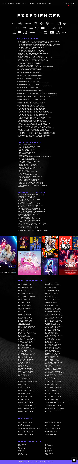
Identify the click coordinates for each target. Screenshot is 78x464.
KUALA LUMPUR (29, 402)
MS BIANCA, (21, 402)
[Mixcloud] (74, 3)
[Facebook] (63, 3)
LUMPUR (30, 378)
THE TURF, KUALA (23, 378)
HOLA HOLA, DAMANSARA (52, 393)
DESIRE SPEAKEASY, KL (51, 395)
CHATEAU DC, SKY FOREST (25, 401)
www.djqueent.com (34, 461)
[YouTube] (72, 3)
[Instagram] (66, 3)
